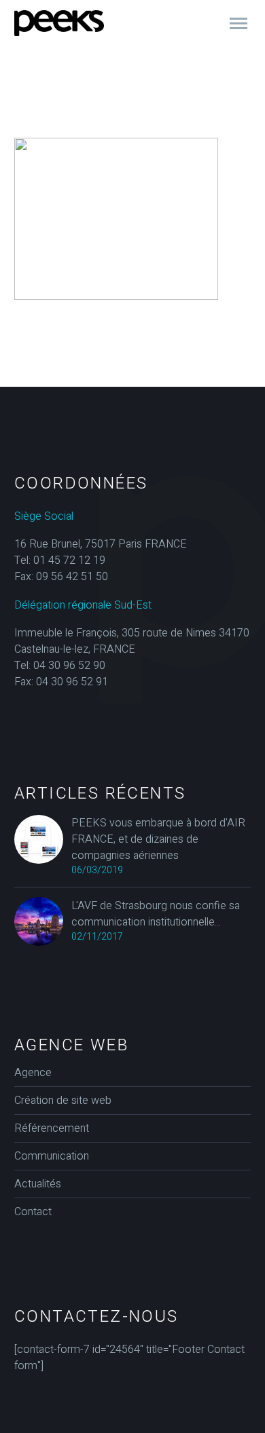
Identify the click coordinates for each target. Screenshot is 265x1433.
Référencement (51, 1128)
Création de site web (62, 1100)
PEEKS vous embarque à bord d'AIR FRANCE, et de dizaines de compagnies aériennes (158, 839)
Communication (51, 1156)
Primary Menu (238, 24)
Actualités (37, 1184)
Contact (33, 1212)
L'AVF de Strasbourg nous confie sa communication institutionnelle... (155, 914)
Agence (33, 1073)
